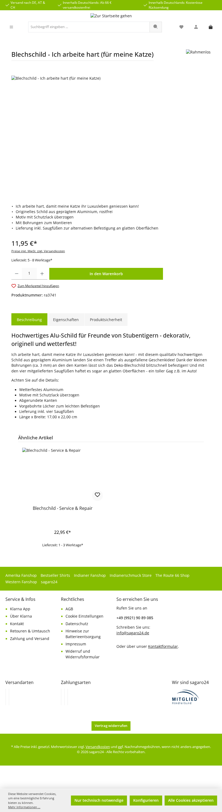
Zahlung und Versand (29, 638)
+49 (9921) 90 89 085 (134, 617)
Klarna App (20, 609)
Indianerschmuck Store (131, 575)
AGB (69, 609)
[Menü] (11, 27)
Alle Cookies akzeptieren (191, 800)
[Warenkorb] (211, 27)
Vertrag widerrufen (111, 725)
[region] (111, 134)
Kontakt (17, 623)
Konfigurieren (146, 800)
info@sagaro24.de (132, 633)
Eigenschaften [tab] (66, 319)
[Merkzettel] (181, 27)
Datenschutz (77, 623)
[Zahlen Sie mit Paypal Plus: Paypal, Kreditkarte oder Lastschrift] (67, 697)
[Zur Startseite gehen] (111, 16)
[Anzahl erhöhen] (42, 274)
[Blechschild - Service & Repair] (62, 475)
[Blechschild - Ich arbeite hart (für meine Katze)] (110, 134)
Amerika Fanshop (21, 575)
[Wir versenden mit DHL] (5, 697)
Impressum (76, 644)
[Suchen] (155, 27)
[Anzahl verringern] (16, 274)
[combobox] (89, 27)
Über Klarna (21, 616)
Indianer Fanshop (90, 575)
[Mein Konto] (196, 27)
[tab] (29, 319)
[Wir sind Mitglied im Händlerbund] (186, 696)
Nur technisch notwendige (98, 800)
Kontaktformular (163, 646)
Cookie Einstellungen (84, 616)
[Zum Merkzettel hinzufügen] (97, 495)
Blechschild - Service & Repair (63, 508)
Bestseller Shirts (55, 575)
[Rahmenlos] (198, 57)
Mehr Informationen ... (24, 807)
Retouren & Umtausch (30, 631)
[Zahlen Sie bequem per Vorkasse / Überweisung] (64, 697)
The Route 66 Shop (172, 575)
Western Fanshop (21, 581)
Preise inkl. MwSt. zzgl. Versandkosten (38, 251)
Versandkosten (98, 746)
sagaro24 (49, 581)
